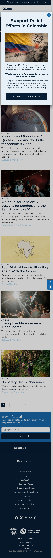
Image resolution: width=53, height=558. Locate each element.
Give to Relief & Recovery (26, 96)
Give (50, 283)
